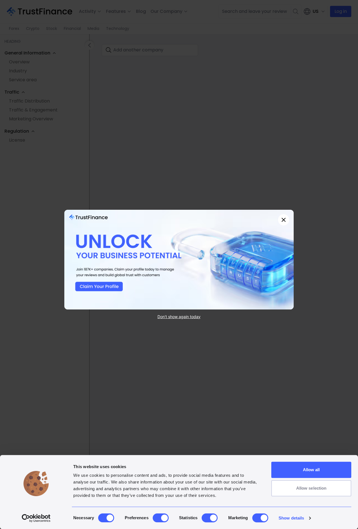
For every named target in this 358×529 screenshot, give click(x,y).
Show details (291, 518)
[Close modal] (283, 219)
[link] (179, 259)
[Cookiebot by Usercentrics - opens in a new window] (36, 518)
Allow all (311, 469)
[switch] (161, 517)
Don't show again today (179, 316)
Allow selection (311, 488)
